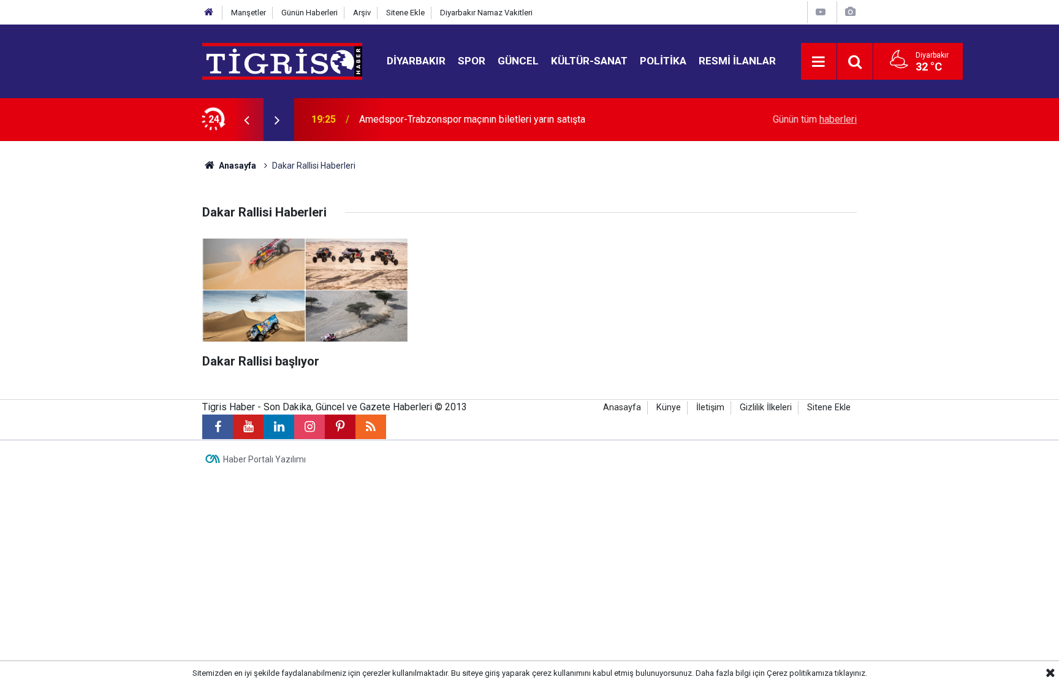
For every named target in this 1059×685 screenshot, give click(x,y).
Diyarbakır (416, 61)
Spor (471, 61)
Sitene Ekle (405, 12)
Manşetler (248, 12)
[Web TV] (820, 12)
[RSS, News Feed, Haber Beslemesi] (370, 427)
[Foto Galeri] (850, 12)
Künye (668, 407)
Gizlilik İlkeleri (766, 407)
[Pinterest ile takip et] (340, 427)
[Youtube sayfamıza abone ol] (248, 427)
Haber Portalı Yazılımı (264, 459)
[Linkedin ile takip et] (279, 427)
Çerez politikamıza (800, 673)
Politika (663, 61)
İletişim (710, 407)
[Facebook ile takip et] (217, 427)
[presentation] (246, 119)
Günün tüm (815, 119)
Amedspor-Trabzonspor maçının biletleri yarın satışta (472, 119)
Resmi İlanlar (737, 61)
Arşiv (362, 12)
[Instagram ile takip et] (309, 427)
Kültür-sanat (589, 61)
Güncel (518, 61)
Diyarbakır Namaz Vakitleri (486, 12)
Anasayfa (236, 165)
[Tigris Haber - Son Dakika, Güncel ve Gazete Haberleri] (282, 60)
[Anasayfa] (209, 12)
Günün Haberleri (309, 12)
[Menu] (819, 62)
